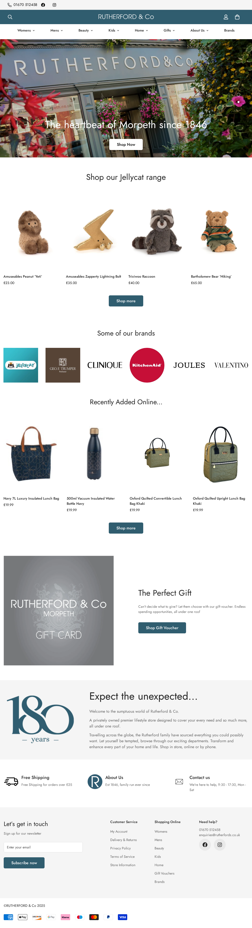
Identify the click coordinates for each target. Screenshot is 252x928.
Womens (24, 30)
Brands (229, 30)
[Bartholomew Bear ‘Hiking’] (220, 230)
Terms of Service (122, 856)
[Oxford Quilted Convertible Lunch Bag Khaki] (158, 454)
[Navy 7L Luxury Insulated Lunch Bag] (31, 454)
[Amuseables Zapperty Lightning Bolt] (95, 230)
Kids (112, 30)
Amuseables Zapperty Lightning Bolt (93, 276)
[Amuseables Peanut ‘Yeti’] (32, 230)
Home (139, 30)
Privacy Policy (120, 848)
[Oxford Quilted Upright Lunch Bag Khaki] (221, 454)
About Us (197, 30)
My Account (118, 831)
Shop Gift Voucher (162, 628)
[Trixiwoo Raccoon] (157, 230)
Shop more (126, 301)
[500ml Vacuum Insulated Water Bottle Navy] (95, 454)
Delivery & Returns (123, 839)
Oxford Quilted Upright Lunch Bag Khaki (219, 501)
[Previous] (14, 230)
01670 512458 (209, 829)
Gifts (167, 30)
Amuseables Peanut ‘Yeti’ (22, 276)
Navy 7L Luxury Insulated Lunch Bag (31, 498)
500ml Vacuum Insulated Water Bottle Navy (91, 501)
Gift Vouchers (164, 873)
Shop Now (126, 144)
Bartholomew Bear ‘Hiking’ (211, 276)
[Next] (237, 230)
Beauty (84, 30)
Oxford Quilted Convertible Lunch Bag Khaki (156, 501)
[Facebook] (43, 5)
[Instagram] (54, 5)
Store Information (122, 864)
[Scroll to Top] (242, 901)
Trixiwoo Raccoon (141, 276)
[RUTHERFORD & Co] (126, 17)
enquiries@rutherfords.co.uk (219, 834)
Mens (54, 30)
